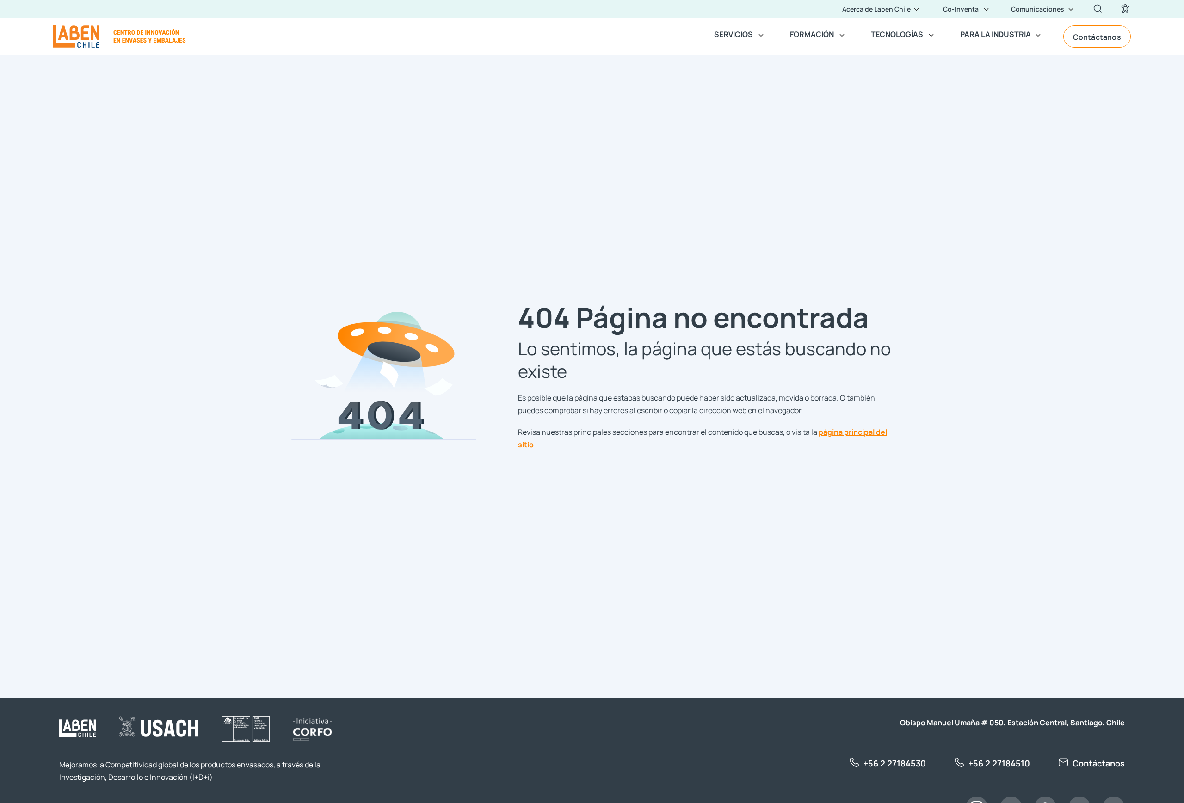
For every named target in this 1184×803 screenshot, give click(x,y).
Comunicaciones (1037, 8)
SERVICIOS (733, 33)
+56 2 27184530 (894, 762)
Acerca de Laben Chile (876, 8)
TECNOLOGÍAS (897, 33)
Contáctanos (1097, 36)
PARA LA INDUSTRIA (995, 33)
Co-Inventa (961, 8)
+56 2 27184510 (999, 762)
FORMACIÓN (812, 33)
